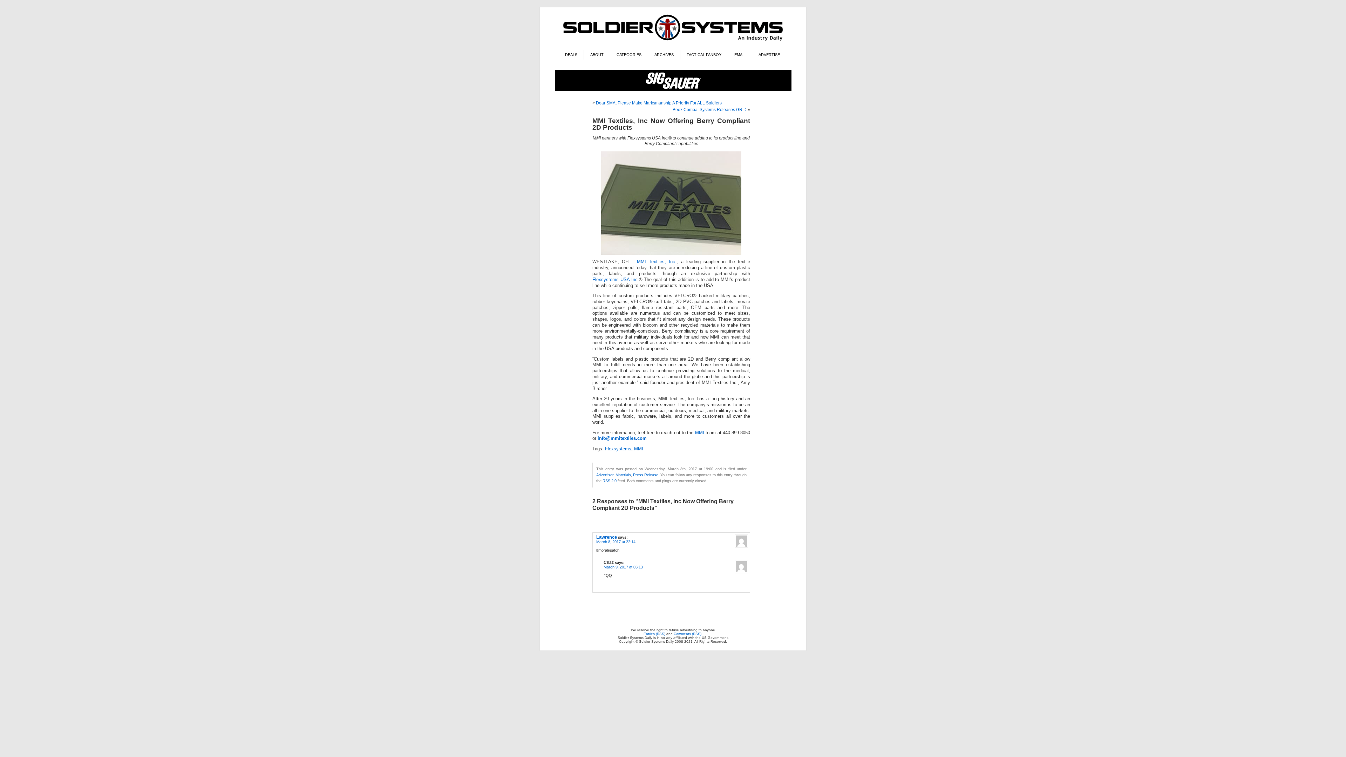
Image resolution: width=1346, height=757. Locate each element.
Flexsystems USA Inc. (615, 279)
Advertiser (604, 475)
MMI (699, 432)
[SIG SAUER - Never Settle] (673, 90)
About (597, 55)
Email (740, 55)
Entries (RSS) (654, 634)
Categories (629, 55)
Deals (571, 55)
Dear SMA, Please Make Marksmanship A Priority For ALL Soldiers (659, 103)
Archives (664, 55)
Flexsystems (618, 448)
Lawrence (606, 537)
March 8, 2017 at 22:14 (615, 542)
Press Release (645, 475)
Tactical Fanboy (704, 55)
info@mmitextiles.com (622, 438)
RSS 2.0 (610, 481)
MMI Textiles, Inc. (657, 261)
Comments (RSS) (687, 634)
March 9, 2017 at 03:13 (623, 567)
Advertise (769, 55)
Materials (623, 475)
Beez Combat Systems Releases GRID (710, 109)
